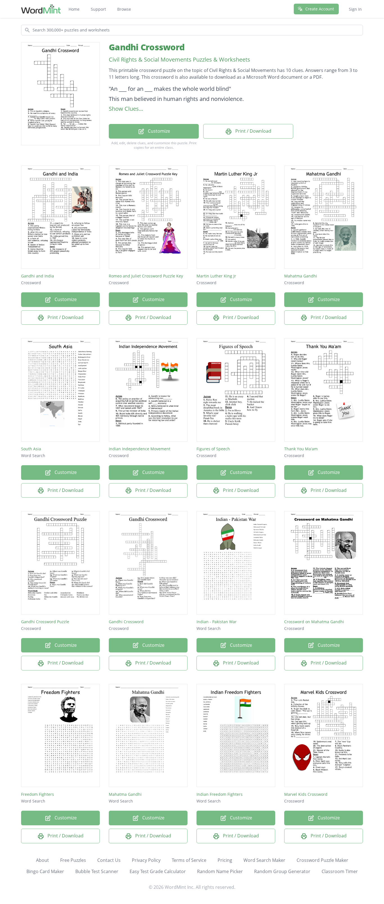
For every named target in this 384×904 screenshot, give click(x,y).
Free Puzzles (73, 860)
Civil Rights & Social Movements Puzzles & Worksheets (179, 59)
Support (98, 9)
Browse (124, 9)
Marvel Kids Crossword (305, 794)
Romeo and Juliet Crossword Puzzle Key (146, 276)
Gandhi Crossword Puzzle (45, 621)
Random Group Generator (282, 871)
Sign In (355, 9)
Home (74, 9)
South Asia (31, 448)
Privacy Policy (146, 860)
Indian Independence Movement (139, 448)
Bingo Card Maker (45, 871)
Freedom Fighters (37, 794)
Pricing (225, 860)
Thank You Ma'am (301, 448)
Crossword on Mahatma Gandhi (314, 621)
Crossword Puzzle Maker (322, 860)
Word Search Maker (264, 860)
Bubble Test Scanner (96, 871)
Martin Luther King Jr (216, 276)
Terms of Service (189, 860)
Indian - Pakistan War (216, 621)
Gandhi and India (37, 276)
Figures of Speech (213, 448)
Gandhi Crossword (146, 47)
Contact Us (109, 860)
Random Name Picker (220, 871)
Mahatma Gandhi (300, 276)
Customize (158, 131)
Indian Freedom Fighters (219, 794)
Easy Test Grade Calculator (158, 871)
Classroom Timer (340, 871)
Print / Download (252, 131)
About (42, 860)
